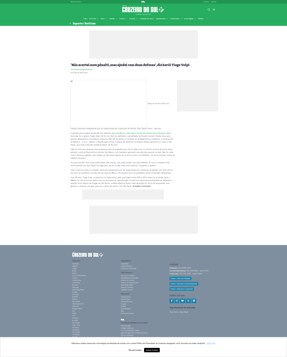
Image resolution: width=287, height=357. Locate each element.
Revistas (75, 320)
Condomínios (76, 280)
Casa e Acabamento (79, 276)
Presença (75, 327)
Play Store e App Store (179, 312)
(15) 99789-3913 (184, 268)
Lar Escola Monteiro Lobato (130, 331)
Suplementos (161, 19)
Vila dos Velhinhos (127, 335)
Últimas (200, 19)
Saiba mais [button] (210, 343)
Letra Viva (75, 306)
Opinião (112, 19)
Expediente (124, 264)
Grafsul (123, 306)
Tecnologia (76, 335)
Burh (122, 311)
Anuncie (206, 1)
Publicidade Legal (127, 285)
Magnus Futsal (77, 309)
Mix (73, 311)
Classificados (174, 19)
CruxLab (123, 304)
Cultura (122, 19)
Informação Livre (78, 304)
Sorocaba (92, 19)
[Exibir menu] (213, 10)
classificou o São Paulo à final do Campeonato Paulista (140, 133)
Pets (73, 316)
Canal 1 (74, 273)
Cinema (74, 278)
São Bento (75, 330)
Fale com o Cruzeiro (127, 276)
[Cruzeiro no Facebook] (172, 301)
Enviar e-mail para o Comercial (182, 289)
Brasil (74, 271)
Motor (74, 313)
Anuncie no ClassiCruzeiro (129, 283)
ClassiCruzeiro (126, 297)
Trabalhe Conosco (127, 290)
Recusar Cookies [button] (135, 350)
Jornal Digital (188, 19)
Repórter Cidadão (127, 287)
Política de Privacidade (128, 268)
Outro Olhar (76, 325)
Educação (75, 287)
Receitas (75, 318)
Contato (213, 1)
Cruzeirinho (76, 283)
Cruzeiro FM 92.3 (126, 302)
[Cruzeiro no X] (188, 301)
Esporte (132, 19)
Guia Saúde (76, 302)
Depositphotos (126, 309)
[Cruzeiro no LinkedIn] (193, 301)
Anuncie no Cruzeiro (127, 280)
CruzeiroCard (125, 299)
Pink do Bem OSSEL (127, 313)
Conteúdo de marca (147, 19)
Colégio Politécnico (127, 328)
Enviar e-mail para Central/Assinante (184, 284)
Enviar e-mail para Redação (180, 278)
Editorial (75, 297)
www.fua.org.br (126, 326)
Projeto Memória (126, 266)
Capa (85, 19)
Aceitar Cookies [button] (152, 350)
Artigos (74, 268)
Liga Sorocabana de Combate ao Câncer (134, 333)
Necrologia (76, 323)
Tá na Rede (76, 332)
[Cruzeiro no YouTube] (182, 301)
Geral (103, 19)
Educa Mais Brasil (78, 290)
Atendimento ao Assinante (129, 278)
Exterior (74, 299)
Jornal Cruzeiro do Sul (143, 9)
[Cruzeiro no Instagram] (176, 301)
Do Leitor (75, 285)
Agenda (74, 266)
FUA (122, 320)
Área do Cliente (76, 1)
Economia (75, 294)
